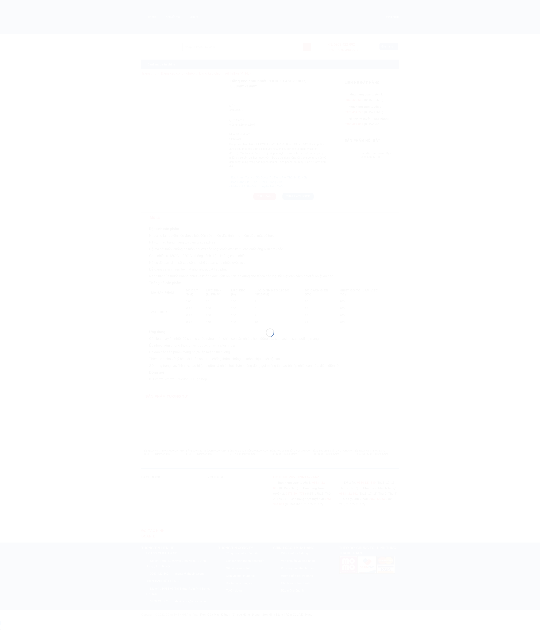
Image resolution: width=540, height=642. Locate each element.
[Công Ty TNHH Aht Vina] (270, 313)
